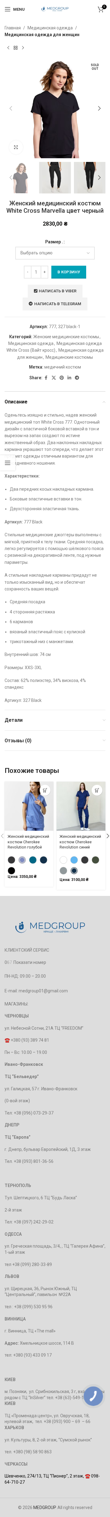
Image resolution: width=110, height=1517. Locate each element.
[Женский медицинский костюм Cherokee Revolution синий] (43, 860)
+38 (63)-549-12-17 (74, 1397)
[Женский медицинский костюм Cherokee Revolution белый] (63, 860)
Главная (13, 27)
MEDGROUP (44, 1507)
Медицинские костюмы (69, 357)
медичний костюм (62, 367)
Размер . (54, 241)
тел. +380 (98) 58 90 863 (28, 1451)
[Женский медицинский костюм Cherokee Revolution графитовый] (11, 860)
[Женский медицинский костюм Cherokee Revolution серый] (85, 860)
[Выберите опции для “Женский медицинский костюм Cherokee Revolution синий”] (97, 790)
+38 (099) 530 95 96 (33, 1306)
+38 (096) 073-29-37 (33, 1113)
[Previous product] (8, 48)
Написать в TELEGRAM (57, 304)
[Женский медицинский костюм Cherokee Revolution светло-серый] (63, 871)
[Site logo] (55, 8)
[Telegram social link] (77, 378)
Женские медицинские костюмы (66, 336)
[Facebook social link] (46, 378)
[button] (11, 108)
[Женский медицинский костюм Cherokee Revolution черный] (11, 871)
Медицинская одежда (50, 27)
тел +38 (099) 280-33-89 (28, 1264)
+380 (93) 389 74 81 (30, 1040)
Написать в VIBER (57, 291)
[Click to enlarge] (16, 147)
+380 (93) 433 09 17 (32, 1355)
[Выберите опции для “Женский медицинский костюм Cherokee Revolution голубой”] (45, 790)
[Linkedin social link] (69, 378)
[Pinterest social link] (62, 378)
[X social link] (54, 378)
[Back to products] (15, 48)
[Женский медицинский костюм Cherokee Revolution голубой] (22, 860)
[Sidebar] (7, 462)
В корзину (68, 272)
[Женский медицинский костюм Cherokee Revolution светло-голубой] (74, 860)
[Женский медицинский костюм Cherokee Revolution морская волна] (33, 860)
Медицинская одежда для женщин (42, 34)
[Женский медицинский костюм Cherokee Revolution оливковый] (95, 860)
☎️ (8, 1040)
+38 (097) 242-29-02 (33, 1221)
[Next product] (23, 48)
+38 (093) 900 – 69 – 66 (67, 1421)
